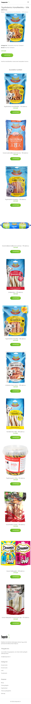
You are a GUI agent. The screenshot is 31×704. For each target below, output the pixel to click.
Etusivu (3, 12)
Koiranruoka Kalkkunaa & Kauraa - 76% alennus (15, 153)
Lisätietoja (7, 55)
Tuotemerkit (11, 45)
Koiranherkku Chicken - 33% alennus (15, 524)
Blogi (2, 682)
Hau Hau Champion (19, 45)
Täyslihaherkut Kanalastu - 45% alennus (15, 199)
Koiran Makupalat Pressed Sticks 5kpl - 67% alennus (15, 617)
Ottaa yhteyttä (4, 685)
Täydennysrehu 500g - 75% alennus (15, 478)
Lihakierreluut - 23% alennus (15, 292)
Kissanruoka (4, 665)
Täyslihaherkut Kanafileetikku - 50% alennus (15, 106)
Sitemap (3, 693)
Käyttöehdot (4, 688)
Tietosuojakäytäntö (6, 690)
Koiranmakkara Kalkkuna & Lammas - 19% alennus (15, 246)
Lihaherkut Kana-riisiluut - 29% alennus (15, 385)
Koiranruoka (4, 667)
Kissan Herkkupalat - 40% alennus (15, 571)
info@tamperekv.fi (5, 656)
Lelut (2, 670)
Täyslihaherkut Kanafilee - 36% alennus (15, 339)
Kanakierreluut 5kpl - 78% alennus (15, 431)
